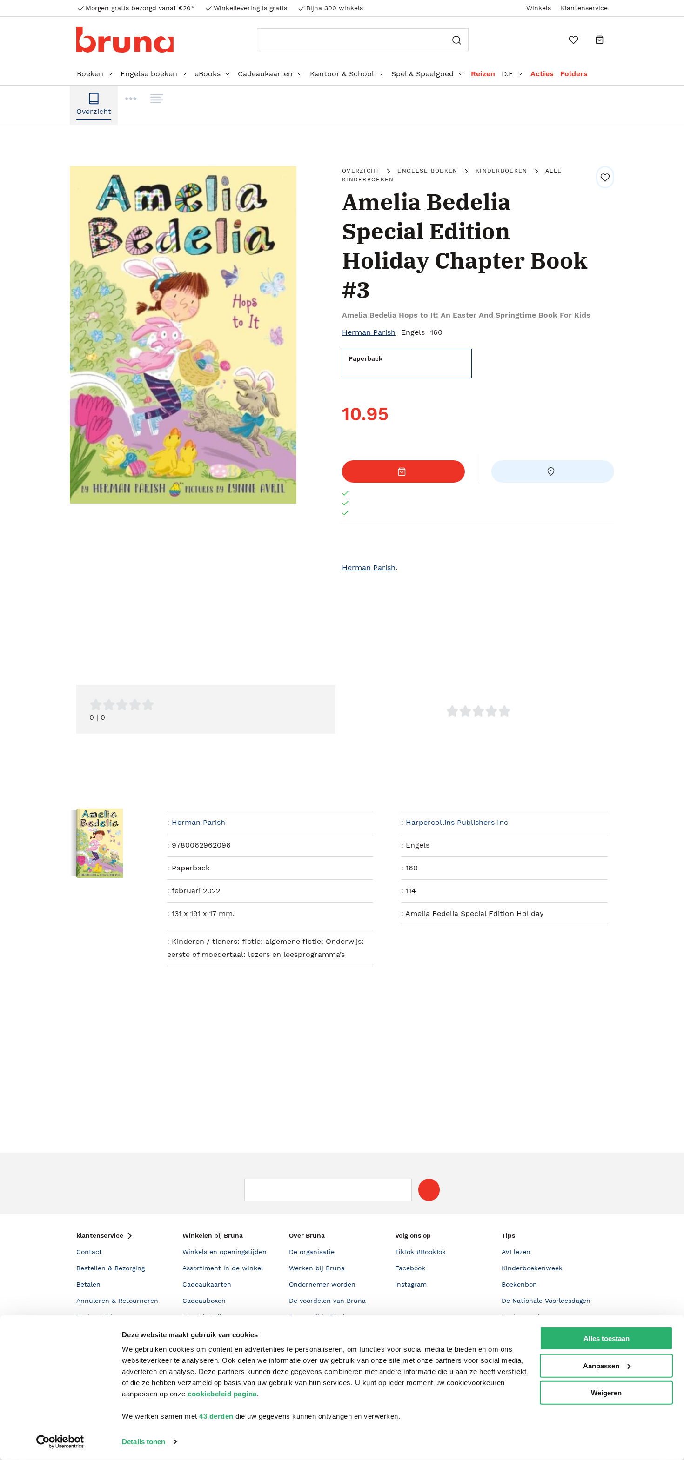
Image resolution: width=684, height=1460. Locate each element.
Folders (574, 73)
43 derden (216, 1416)
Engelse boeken (149, 73)
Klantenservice (584, 8)
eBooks (207, 73)
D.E (507, 73)
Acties (542, 73)
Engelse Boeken (427, 170)
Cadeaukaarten (265, 73)
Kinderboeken (502, 170)
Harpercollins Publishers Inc (457, 822)
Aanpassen (601, 1365)
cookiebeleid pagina (222, 1394)
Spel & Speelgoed (422, 73)
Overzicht (361, 170)
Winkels (538, 8)
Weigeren (606, 1393)
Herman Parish (369, 332)
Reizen (483, 73)
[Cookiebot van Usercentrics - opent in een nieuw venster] (60, 1442)
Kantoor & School (342, 73)
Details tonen (143, 1442)
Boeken (90, 73)
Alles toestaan (606, 1338)
